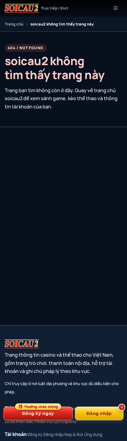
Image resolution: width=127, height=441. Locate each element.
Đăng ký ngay (38, 411)
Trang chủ (14, 24)
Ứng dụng (93, 434)
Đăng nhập (53, 434)
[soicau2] (22, 343)
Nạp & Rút (73, 434)
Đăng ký (35, 434)
